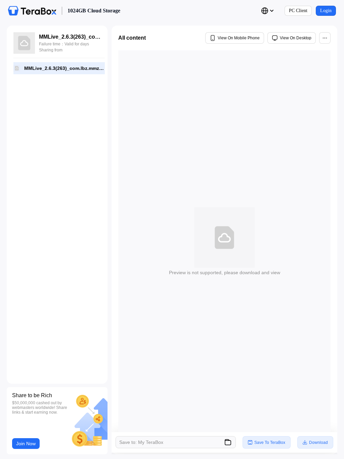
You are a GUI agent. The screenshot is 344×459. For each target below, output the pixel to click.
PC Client (298, 10)
